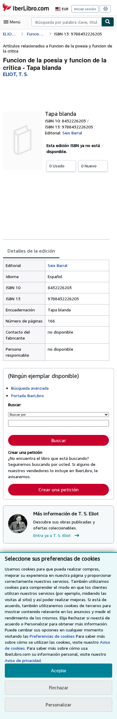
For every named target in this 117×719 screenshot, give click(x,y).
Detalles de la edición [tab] (31, 251)
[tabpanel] (56, 310)
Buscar (58, 440)
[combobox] (66, 21)
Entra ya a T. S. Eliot (52, 535)
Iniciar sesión (85, 9)
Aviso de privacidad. (23, 660)
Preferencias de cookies (52, 636)
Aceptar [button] (58, 670)
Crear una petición (58, 490)
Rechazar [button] (58, 687)
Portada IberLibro (27, 395)
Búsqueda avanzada (30, 388)
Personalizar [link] (58, 704)
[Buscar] (108, 21)
